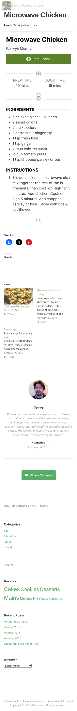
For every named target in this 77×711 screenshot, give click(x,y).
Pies (36, 598)
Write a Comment (41, 475)
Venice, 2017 (12, 627)
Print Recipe (41, 59)
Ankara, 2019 (12, 638)
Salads (44, 599)
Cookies (30, 589)
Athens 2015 (12, 632)
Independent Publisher (16, 701)
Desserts (50, 589)
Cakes (12, 589)
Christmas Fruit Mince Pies (21, 643)
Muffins (26, 598)
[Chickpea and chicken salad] (18, 296)
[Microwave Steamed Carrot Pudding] (53, 306)
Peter (38, 408)
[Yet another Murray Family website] (6, 8)
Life (6, 530)
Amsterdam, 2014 (15, 621)
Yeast (60, 599)
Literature (10, 536)
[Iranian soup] (20, 343)
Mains (44, 505)
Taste (17, 5)
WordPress (54, 701)
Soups (53, 598)
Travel (8, 547)
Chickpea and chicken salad (16, 306)
